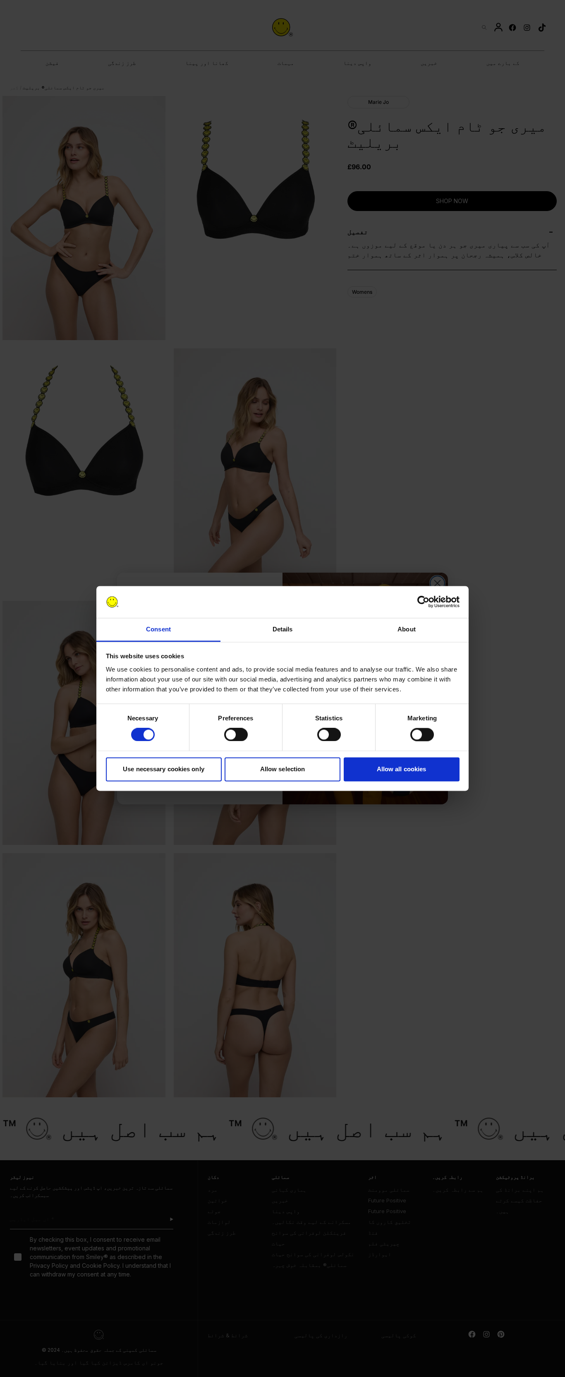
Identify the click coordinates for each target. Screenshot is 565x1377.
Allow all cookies (401, 768)
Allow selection (282, 768)
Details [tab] (283, 629)
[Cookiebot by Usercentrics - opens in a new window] (423, 602)
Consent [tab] (158, 629)
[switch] (236, 734)
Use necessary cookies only (163, 768)
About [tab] (406, 629)
